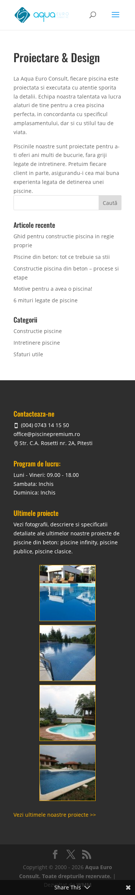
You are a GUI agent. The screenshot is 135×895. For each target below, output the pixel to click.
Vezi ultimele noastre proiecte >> (55, 814)
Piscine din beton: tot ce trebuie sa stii (62, 256)
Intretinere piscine (37, 342)
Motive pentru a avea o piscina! (53, 288)
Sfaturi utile (28, 354)
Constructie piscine (38, 331)
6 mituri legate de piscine (46, 300)
